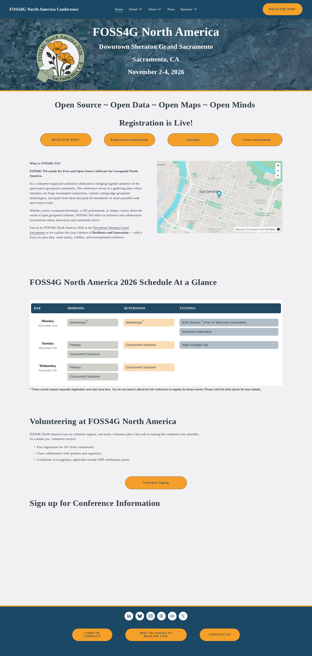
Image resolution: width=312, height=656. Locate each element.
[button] (219, 194)
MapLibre (240, 229)
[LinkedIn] (129, 616)
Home (119, 9)
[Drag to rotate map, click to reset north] (278, 175)
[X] (183, 616)
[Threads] (161, 616)
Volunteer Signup (156, 482)
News (171, 9)
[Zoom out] (278, 170)
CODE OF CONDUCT (92, 634)
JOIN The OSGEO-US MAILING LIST (156, 634)
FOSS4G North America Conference (44, 9)
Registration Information (129, 139)
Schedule (193, 139)
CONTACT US (220, 634)
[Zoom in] (278, 165)
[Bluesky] (139, 616)
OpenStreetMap (268, 229)
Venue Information (257, 139)
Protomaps (252, 229)
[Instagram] (150, 616)
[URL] (172, 616)
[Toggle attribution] (278, 229)
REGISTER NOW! (282, 9)
